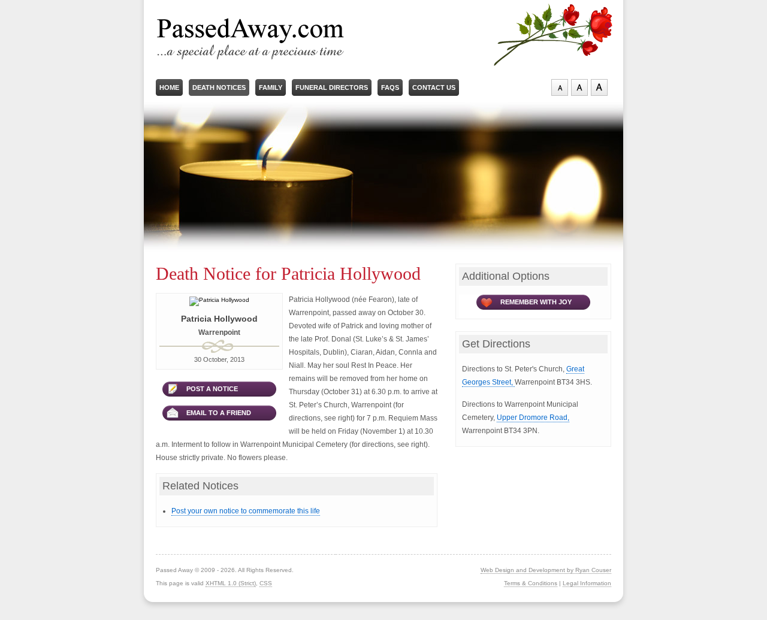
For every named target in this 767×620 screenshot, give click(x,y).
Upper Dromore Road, (533, 417)
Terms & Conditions (530, 583)
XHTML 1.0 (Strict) (231, 583)
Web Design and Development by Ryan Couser (546, 570)
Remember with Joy (536, 302)
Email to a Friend (218, 412)
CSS (265, 583)
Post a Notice (212, 388)
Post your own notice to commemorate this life (245, 511)
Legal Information (587, 583)
